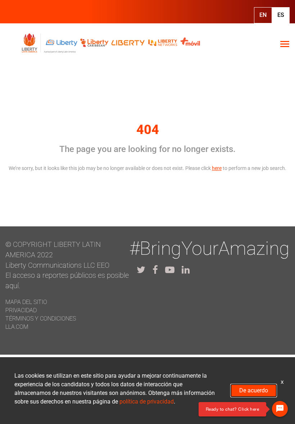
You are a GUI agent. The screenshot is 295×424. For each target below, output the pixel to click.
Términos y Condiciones (40, 318)
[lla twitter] (141, 269)
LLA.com (16, 326)
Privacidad (21, 310)
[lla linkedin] (186, 269)
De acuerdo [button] (253, 390)
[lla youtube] (169, 269)
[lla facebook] (155, 269)
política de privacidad (146, 401)
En (263, 14)
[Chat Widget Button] (280, 409)
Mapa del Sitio (26, 302)
